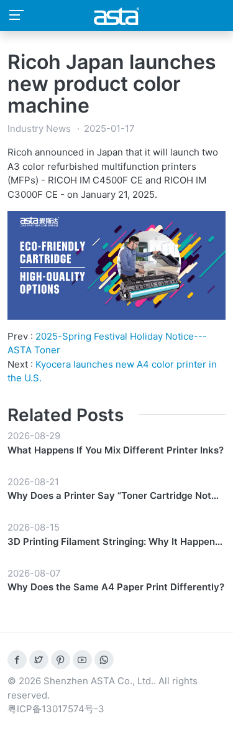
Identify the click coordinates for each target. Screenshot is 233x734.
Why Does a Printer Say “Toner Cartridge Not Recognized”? (109, 496)
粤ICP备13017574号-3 (55, 709)
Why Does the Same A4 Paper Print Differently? (115, 587)
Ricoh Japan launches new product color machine (111, 84)
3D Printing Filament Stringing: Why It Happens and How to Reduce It (113, 542)
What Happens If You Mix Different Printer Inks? (115, 450)
